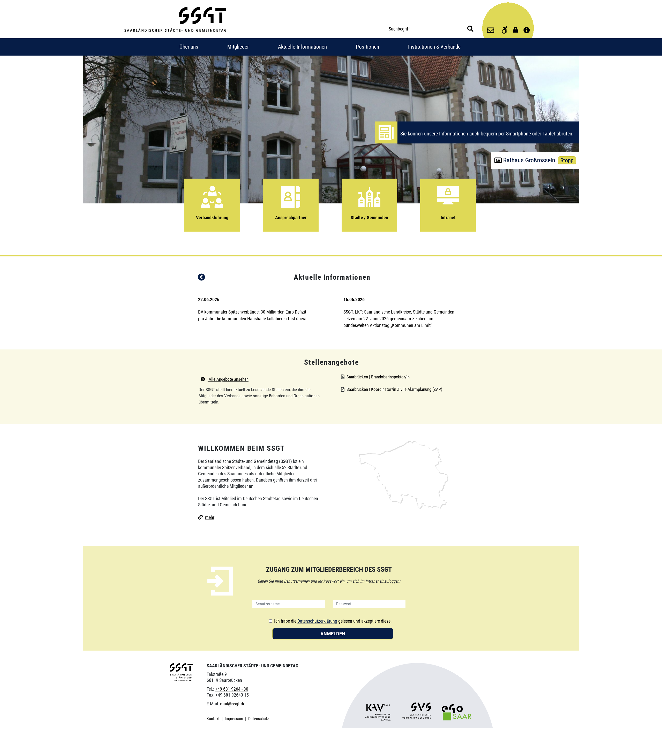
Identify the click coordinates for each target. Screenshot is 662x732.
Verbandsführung (212, 217)
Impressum (234, 718)
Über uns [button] (188, 47)
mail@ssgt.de (232, 703)
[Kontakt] (490, 31)
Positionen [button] (367, 47)
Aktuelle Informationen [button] (302, 47)
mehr (209, 517)
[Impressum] (526, 30)
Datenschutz (258, 718)
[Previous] (201, 278)
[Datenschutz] (515, 30)
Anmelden (332, 633)
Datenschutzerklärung (317, 621)
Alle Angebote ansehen (228, 379)
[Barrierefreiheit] (502, 31)
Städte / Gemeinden (369, 217)
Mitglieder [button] (238, 47)
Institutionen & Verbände (434, 47)
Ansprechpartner (291, 217)
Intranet (448, 217)
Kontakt (214, 718)
